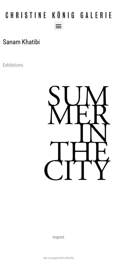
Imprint (58, 237)
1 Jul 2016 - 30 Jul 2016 (24, 94)
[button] (58, 26)
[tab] (13, 65)
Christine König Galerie (23, 88)
